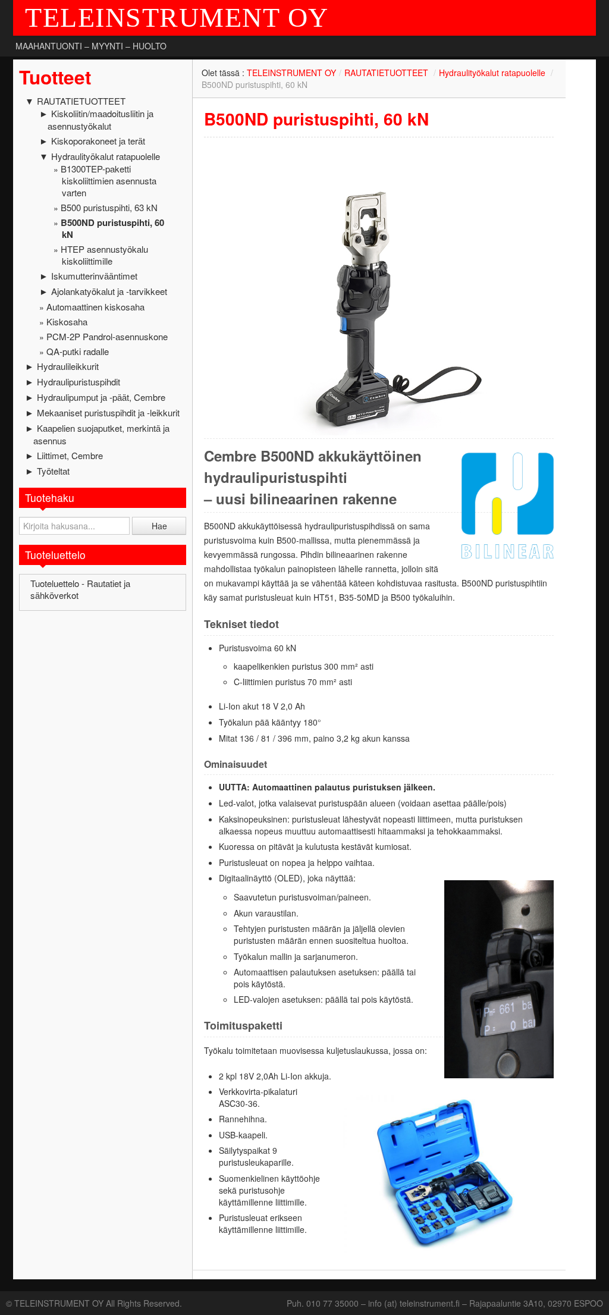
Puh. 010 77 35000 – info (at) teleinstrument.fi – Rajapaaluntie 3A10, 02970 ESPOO (445, 1303)
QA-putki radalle (77, 351)
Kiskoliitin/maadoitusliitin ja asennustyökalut (100, 119)
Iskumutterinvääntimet (94, 275)
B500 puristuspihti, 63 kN (109, 207)
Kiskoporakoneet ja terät (98, 140)
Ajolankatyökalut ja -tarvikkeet (109, 291)
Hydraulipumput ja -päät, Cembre (101, 397)
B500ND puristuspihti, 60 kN (112, 228)
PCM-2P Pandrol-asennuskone (107, 336)
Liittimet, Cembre (70, 455)
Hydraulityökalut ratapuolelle (105, 156)
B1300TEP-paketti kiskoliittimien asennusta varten (108, 180)
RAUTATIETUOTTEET (81, 101)
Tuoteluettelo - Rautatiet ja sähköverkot (80, 589)
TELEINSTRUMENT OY (177, 17)
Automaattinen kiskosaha (95, 306)
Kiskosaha (66, 321)
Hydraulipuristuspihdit (78, 381)
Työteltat (53, 471)
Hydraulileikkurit (68, 366)
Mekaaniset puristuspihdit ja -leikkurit (108, 412)
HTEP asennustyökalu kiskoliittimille (104, 255)
